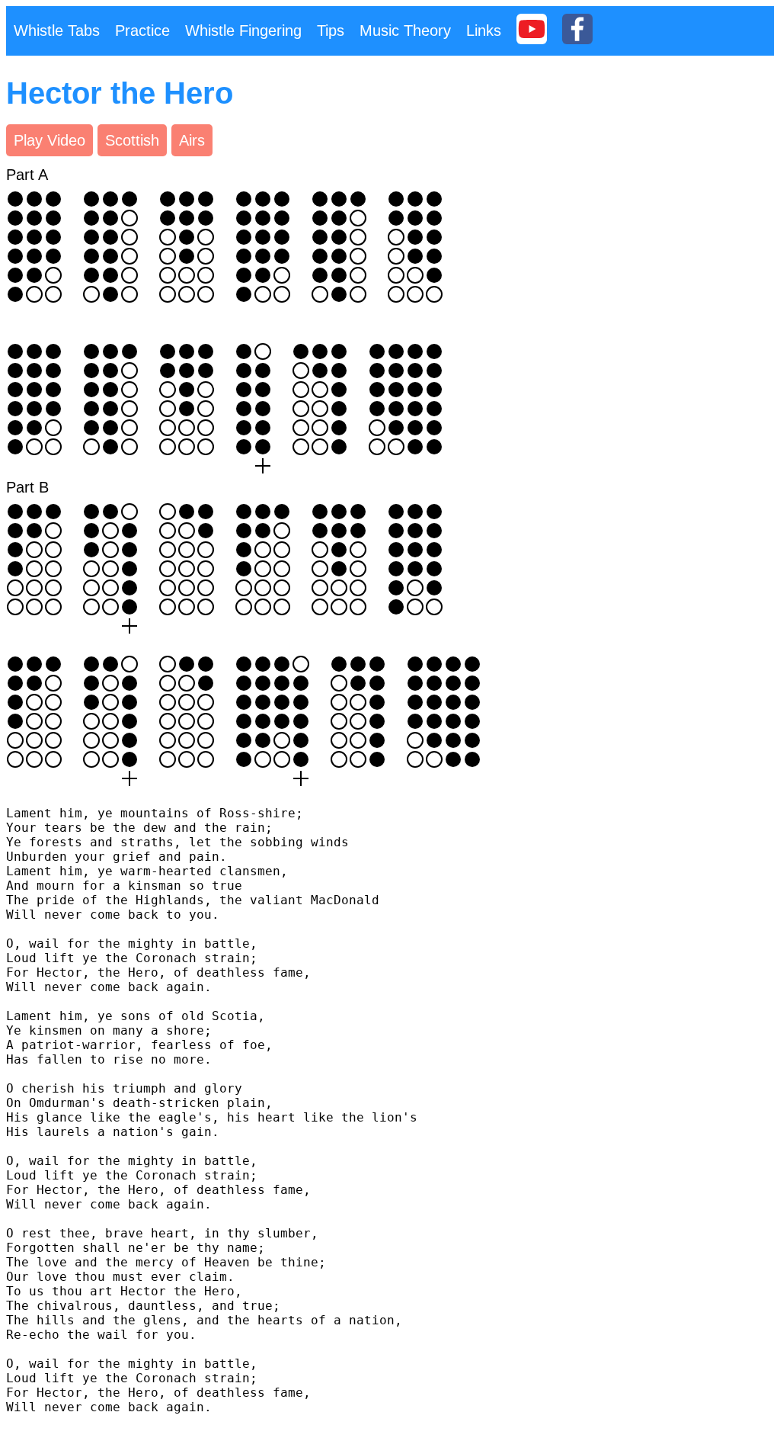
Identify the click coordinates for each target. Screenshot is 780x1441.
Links (483, 30)
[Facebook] (577, 31)
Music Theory (405, 30)
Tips (330, 30)
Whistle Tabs (57, 30)
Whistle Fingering (243, 30)
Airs (192, 140)
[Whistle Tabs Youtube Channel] (532, 31)
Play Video (49, 140)
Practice (142, 30)
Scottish (132, 140)
